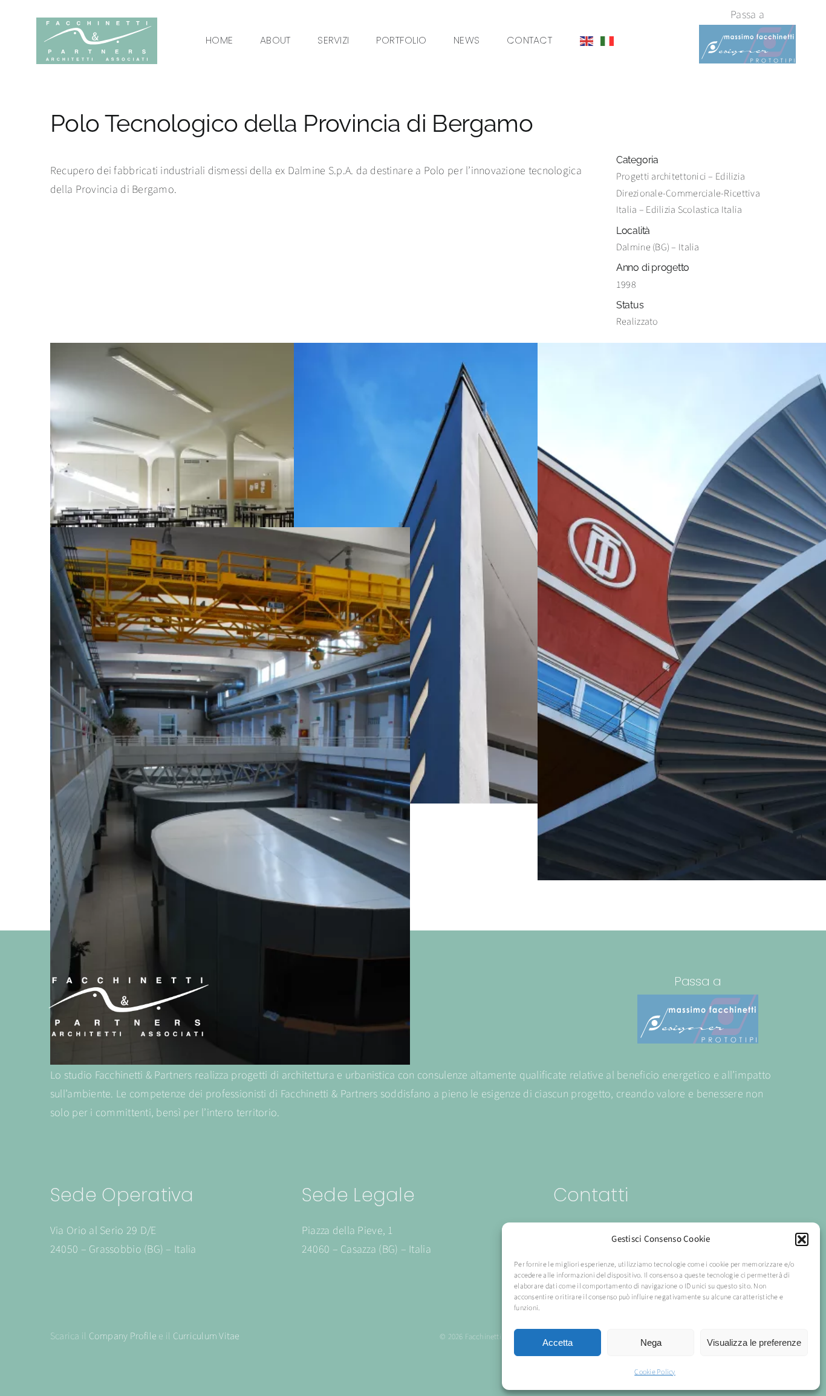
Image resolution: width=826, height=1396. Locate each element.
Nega (651, 1342)
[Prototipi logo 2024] (747, 29)
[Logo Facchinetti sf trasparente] (127, 979)
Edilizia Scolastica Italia (694, 209)
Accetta (557, 1342)
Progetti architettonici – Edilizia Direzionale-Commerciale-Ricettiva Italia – (688, 193)
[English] (587, 41)
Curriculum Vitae (206, 1336)
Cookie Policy (654, 1372)
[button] (802, 1239)
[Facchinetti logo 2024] (96, 22)
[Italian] (608, 41)
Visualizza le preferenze (754, 1342)
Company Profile (123, 1336)
